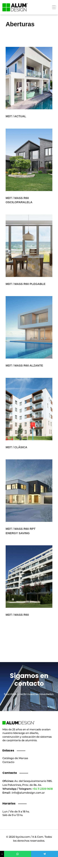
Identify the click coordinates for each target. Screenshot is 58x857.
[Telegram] (44, 854)
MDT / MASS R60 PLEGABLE (25, 284)
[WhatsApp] (17, 854)
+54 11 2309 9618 (42, 788)
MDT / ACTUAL (16, 116)
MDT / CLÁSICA (16, 447)
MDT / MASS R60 (17, 614)
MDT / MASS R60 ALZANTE (24, 365)
